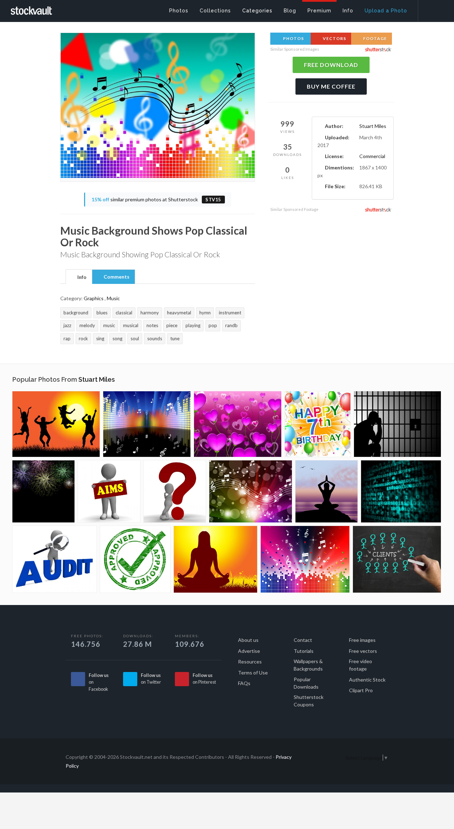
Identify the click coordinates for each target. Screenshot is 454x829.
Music (113, 298)
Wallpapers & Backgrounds (308, 665)
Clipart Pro (361, 690)
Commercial (372, 156)
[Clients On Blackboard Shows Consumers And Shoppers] (397, 559)
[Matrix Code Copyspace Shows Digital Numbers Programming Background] (401, 491)
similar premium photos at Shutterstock (156, 199)
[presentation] (79, 277)
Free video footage (360, 665)
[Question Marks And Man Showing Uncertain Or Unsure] (175, 491)
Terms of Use (253, 673)
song (117, 338)
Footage (374, 38)
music (109, 325)
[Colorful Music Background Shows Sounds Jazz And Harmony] (305, 559)
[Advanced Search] (431, 8)
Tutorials (304, 651)
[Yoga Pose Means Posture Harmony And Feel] (326, 491)
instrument (230, 312)
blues (101, 312)
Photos (293, 38)
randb (231, 325)
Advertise (249, 651)
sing (100, 338)
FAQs (244, 683)
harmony (149, 312)
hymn (205, 312)
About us (248, 640)
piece (171, 325)
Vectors (334, 38)
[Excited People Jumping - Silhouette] (56, 424)
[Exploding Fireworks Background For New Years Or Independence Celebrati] (43, 491)
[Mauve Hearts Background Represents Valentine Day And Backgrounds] (237, 424)
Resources (250, 662)
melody (87, 325)
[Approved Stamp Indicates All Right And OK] (135, 559)
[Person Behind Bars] (397, 424)
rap (67, 338)
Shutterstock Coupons (308, 700)
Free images (362, 640)
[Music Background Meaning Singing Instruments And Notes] (250, 491)
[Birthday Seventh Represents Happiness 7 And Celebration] (317, 424)
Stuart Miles (372, 126)
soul (135, 338)
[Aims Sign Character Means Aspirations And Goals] (109, 491)
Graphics (94, 298)
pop (213, 325)
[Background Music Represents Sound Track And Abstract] (146, 424)
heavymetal (179, 312)
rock (83, 338)
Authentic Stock (367, 680)
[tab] (79, 276)
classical (124, 312)
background (75, 312)
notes (152, 325)
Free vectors (363, 651)
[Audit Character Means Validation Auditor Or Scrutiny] (54, 559)
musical (130, 325)
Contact (303, 640)
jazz (67, 325)
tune (174, 338)
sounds (154, 338)
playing (193, 325)
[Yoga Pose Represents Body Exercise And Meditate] (215, 559)
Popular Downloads (306, 683)
